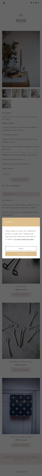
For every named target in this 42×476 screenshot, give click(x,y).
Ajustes (21, 248)
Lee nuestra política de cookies (24, 239)
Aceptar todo (21, 254)
